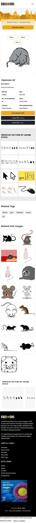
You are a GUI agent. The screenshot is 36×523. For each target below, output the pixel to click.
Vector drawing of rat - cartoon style (27, 259)
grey (11, 212)
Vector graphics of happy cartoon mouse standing (27, 295)
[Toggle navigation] (32, 4)
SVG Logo (4, 457)
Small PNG (18, 123)
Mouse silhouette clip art (27, 351)
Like (18, 42)
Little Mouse (25, 315)
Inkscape (4, 447)
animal (5, 212)
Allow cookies (19, 521)
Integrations (5, 475)
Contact (3, 471)
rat (4, 216)
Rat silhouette (7, 334)
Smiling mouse (8, 297)
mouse (28, 212)
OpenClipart (23, 108)
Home (3, 466)
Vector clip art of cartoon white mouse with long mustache (9, 312)
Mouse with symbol (27, 278)
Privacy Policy (26, 511)
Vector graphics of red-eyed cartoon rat (9, 277)
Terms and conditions (15, 511)
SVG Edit (4, 452)
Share (11, 37)
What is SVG (5, 450)
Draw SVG (4, 455)
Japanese (19, 212)
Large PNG (18, 118)
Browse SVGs (18, 27)
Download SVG (18, 113)
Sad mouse (7, 352)
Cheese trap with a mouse (9, 260)
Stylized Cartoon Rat (27, 242)
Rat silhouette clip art (27, 333)
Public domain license (8, 473)
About (3, 468)
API (6, 511)
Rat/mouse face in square (9, 369)
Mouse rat (6, 243)
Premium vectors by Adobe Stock (16, 136)
